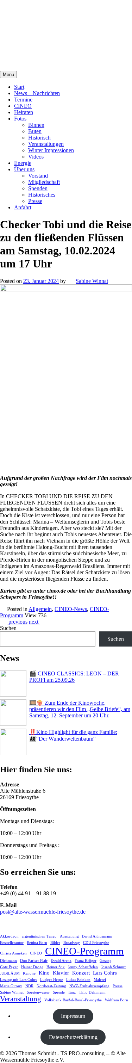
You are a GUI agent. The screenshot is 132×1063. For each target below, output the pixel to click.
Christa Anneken (13, 953)
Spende (59, 992)
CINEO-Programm (84, 951)
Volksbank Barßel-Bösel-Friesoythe (73, 1000)
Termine (23, 100)
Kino (44, 973)
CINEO (23, 106)
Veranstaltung (20, 999)
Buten (35, 131)
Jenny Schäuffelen (83, 967)
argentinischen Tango (39, 936)
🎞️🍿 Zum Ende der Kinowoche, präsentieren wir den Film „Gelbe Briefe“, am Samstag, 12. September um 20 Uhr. (79, 709)
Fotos (20, 119)
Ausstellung (69, 936)
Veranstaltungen (46, 144)
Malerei (100, 980)
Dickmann (8, 961)
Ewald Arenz (61, 961)
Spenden (38, 188)
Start (19, 87)
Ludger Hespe (51, 980)
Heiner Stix (55, 967)
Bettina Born (37, 943)
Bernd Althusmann (97, 936)
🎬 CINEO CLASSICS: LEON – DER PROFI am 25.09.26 (74, 676)
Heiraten (23, 112)
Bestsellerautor (12, 943)
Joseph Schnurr (113, 967)
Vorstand (38, 176)
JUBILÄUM (10, 973)
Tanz (72, 992)
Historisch (39, 138)
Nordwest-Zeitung (51, 986)
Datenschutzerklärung (73, 1037)
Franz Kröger (85, 961)
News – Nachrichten (37, 93)
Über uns (24, 169)
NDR (29, 986)
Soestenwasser (38, 992)
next (34, 622)
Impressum (73, 1016)
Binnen (36, 125)
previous (17, 622)
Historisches (41, 195)
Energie (22, 163)
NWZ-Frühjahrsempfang (89, 986)
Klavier (61, 973)
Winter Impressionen (51, 150)
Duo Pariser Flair (34, 961)
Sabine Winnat (92, 281)
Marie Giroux (11, 986)
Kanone (29, 973)
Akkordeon (9, 936)
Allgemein (40, 609)
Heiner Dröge (32, 967)
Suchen (8, 628)
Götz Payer (9, 967)
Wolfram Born (116, 1000)
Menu (8, 74)
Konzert (81, 973)
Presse (35, 201)
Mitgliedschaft (44, 182)
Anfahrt (22, 207)
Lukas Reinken (78, 980)
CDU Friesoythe (96, 943)
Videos (36, 157)
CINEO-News (71, 609)
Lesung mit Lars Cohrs (18, 980)
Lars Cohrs (105, 973)
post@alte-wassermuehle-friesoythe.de (43, 912)
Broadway (71, 943)
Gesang (106, 961)
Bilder (55, 943)
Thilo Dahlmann (92, 992)
